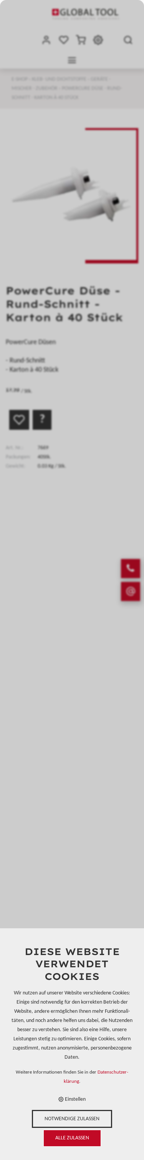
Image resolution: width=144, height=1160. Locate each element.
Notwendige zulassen (72, 1119)
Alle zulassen (72, 1138)
